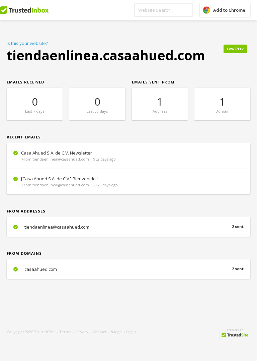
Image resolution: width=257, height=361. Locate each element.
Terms (65, 331)
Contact (99, 331)
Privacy (81, 331)
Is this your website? (27, 43)
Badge (116, 331)
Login (131, 331)
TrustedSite (44, 331)
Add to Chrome (229, 10)
